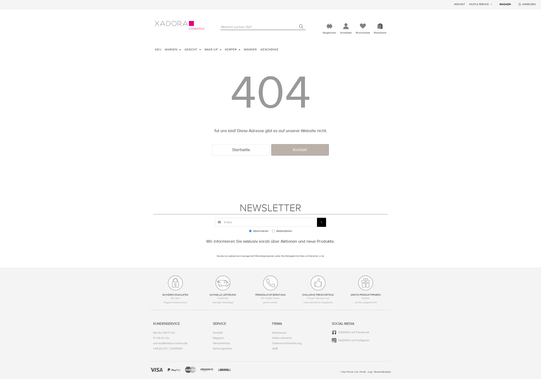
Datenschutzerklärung (287, 343)
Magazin (505, 4)
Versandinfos (221, 343)
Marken (171, 49)
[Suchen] (301, 26)
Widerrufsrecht (282, 338)
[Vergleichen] (329, 26)
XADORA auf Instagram (353, 340)
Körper (231, 49)
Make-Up (212, 49)
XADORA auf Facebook (353, 332)
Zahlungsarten (222, 348)
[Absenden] (321, 222)
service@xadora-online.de (170, 343)
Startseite (241, 149)
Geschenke (269, 49)
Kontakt (459, 4)
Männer (250, 49)
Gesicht (191, 49)
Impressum (279, 332)
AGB (275, 348)
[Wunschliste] (363, 26)
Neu (158, 49)
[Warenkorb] (380, 26)
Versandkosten (382, 372)
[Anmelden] (346, 26)
